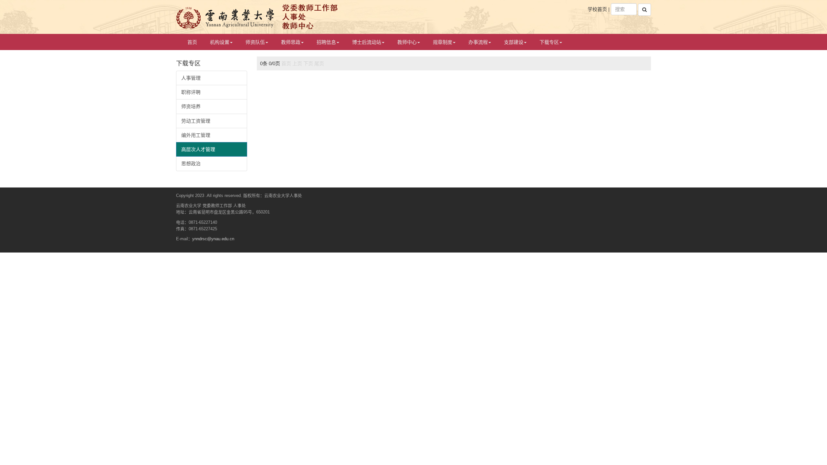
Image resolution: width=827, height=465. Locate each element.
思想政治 (191, 163)
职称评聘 (191, 92)
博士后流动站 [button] (366, 42)
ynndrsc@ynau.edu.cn (213, 238)
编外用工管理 (195, 135)
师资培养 (191, 106)
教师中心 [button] (407, 42)
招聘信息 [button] (326, 42)
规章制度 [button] (442, 42)
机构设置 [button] (219, 42)
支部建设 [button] (513, 42)
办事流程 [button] (478, 42)
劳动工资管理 (195, 121)
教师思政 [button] (290, 42)
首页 (192, 42)
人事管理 (191, 78)
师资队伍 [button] (255, 42)
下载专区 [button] (549, 42)
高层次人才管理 (198, 149)
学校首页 (597, 9)
